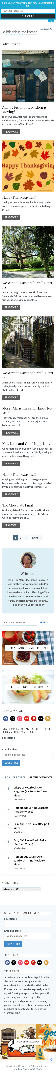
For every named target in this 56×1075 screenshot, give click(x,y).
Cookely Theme (21, 1069)
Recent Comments (41, 777)
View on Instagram (28, 1042)
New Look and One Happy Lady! (26, 443)
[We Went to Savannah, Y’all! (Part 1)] (28, 317)
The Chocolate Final (17, 505)
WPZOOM (37, 1069)
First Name (8, 737)
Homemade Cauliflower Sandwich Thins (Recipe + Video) (29, 860)
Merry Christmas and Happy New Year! (28, 410)
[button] (46, 29)
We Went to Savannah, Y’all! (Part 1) (27, 375)
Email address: (10, 749)
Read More (11, 131)
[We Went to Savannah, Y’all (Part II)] (28, 227)
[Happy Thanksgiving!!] (28, 142)
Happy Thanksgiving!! (19, 197)
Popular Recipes (15, 777)
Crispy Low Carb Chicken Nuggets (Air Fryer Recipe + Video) (30, 791)
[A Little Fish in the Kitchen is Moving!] (28, 52)
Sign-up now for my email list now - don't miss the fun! (28, 4)
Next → (36, 537)
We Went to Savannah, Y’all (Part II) (27, 285)
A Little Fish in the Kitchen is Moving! (24, 109)
